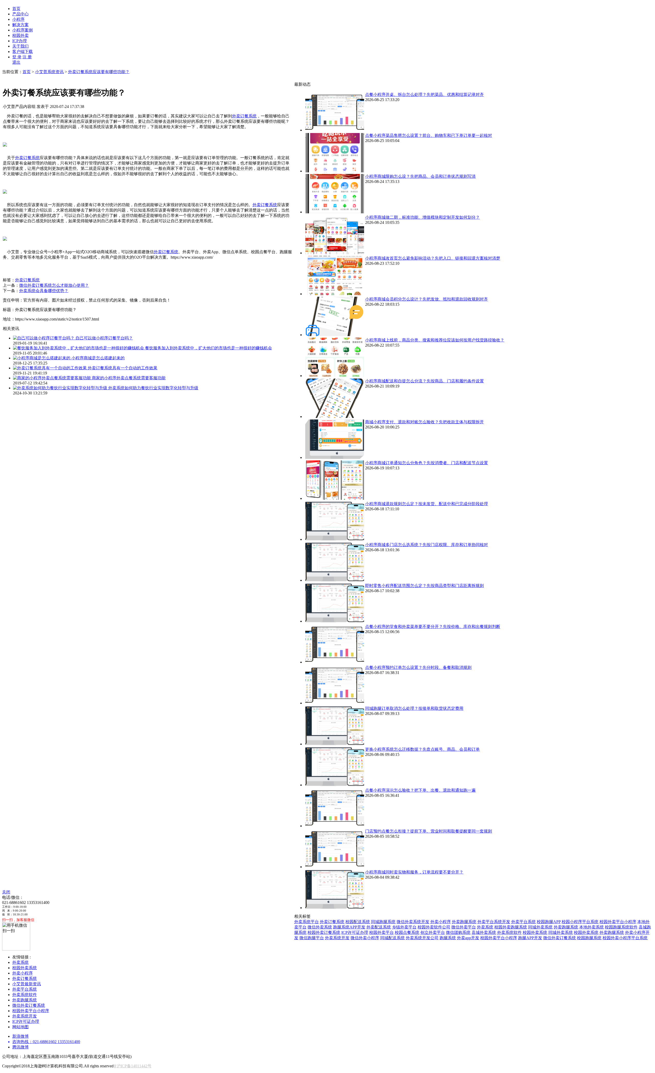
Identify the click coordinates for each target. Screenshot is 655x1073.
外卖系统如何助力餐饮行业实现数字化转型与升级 (153, 388)
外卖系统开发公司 (422, 938)
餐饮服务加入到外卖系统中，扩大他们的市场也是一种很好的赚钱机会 (208, 348)
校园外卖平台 (381, 932)
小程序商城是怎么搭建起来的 (98, 358)
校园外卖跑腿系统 (510, 927)
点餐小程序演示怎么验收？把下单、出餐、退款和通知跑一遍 (420, 790)
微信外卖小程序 (365, 938)
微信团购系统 (458, 932)
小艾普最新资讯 (26, 984)
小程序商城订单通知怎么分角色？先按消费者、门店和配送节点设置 (426, 463)
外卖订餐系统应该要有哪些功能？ (98, 72)
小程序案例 (22, 30)
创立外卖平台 (432, 932)
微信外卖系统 (320, 927)
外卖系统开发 (337, 938)
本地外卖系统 (591, 927)
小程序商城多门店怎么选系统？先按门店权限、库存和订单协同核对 (426, 545)
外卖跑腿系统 (464, 922)
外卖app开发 (468, 938)
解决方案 (20, 25)
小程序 (18, 19)
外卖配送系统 (378, 927)
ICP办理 (19, 41)
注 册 (27, 57)
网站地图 (20, 1027)
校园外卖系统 (535, 932)
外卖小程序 (440, 922)
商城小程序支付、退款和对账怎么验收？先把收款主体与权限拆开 (424, 422)
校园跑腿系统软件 (621, 927)
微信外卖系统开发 (413, 922)
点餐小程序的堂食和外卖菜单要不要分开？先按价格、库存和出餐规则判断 (432, 626)
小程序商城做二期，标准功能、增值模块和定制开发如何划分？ (422, 217)
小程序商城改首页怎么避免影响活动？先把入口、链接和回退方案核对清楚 (432, 258)
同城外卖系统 (540, 927)
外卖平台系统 (523, 922)
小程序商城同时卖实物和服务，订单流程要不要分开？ (414, 872)
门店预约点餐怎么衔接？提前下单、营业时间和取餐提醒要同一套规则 (428, 831)
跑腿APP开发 (530, 938)
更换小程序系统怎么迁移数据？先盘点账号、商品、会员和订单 (422, 749)
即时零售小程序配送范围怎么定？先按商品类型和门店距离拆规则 (424, 585)
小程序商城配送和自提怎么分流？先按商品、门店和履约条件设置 (424, 381)
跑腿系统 (448, 938)
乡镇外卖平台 (404, 927)
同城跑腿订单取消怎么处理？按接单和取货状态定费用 (414, 708)
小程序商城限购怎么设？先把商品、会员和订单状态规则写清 (420, 176)
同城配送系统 (392, 938)
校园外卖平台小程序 (617, 922)
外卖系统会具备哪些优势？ (43, 291)
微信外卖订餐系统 (559, 938)
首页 (16, 8)
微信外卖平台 (463, 927)
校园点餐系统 (407, 932)
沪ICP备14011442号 (133, 1066)
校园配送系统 (357, 922)
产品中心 (20, 14)
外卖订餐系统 (244, 116)
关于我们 (20, 46)
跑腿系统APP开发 (349, 927)
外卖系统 (485, 927)
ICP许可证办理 (354, 932)
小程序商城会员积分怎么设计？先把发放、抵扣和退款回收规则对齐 (426, 299)
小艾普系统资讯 (49, 72)
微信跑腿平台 (311, 938)
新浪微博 (20, 1036)
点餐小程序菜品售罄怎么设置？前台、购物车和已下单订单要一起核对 (428, 135)
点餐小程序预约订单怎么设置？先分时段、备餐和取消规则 (418, 667)
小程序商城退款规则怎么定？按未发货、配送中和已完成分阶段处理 (426, 504)
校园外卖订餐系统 (324, 932)
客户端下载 (22, 51)
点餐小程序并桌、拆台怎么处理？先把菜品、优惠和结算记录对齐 (424, 94)
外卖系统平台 (306, 922)
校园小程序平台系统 (580, 922)
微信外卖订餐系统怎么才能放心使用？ (54, 285)
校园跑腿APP (549, 922)
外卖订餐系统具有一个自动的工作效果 (122, 368)
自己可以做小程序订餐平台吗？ (104, 338)
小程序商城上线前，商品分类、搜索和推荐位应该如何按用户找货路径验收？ (434, 340)
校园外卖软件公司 (434, 927)
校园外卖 (20, 35)
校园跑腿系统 (589, 938)
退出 (16, 62)
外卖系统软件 (509, 932)
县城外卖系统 (484, 932)
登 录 (16, 57)
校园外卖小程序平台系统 (625, 938)
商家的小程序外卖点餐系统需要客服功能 (129, 378)
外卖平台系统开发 (493, 922)
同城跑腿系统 (383, 922)
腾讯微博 (20, 1047)
